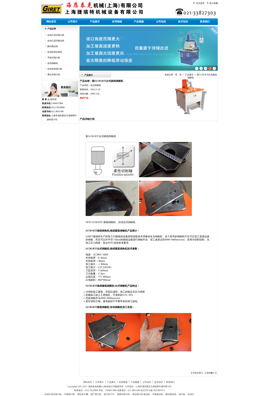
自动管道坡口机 (54, 69)
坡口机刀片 (109, 394)
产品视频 (139, 21)
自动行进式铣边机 (55, 40)
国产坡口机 (96, 394)
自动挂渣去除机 (54, 52)
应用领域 (117, 21)
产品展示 (95, 21)
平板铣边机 (157, 394)
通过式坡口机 (53, 74)
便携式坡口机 (123, 394)
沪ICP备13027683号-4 (155, 390)
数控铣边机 (52, 46)
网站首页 (51, 21)
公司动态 (161, 21)
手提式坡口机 (53, 57)
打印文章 (197, 373)
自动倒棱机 (52, 63)
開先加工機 (82, 394)
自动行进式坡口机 (55, 35)
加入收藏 (213, 3)
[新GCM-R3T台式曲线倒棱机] (190, 113)
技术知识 (183, 21)
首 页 (178, 74)
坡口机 (182, 394)
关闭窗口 (210, 373)
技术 (143, 390)
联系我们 (205, 21)
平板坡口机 (69, 394)
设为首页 (200, 3)
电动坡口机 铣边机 (141, 394)
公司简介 (73, 21)
